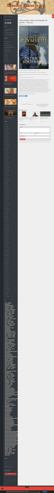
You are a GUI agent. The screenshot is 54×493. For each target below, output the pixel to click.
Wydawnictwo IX (7, 414)
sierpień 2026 (7, 124)
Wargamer (9, 401)
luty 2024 (6, 183)
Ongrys (6, 367)
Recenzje (11, 82)
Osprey (9, 367)
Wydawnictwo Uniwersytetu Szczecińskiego (11, 439)
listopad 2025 (7, 142)
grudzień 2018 (7, 284)
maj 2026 (6, 130)
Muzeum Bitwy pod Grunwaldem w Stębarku (11, 351)
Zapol (6, 453)
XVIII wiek (10, 448)
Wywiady (13, 447)
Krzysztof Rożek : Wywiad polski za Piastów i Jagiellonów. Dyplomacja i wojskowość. (24, 118)
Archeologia (7, 309)
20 (10, 480)
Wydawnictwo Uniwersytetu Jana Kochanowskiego (11, 436)
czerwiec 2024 (7, 175)
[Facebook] (1, 16)
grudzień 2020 (7, 249)
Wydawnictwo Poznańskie (9, 426)
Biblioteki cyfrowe (7, 41)
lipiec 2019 (6, 271)
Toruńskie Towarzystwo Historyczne (10, 389)
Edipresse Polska (7, 321)
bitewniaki (10, 317)
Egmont (12, 321)
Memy (6, 53)
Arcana (11, 308)
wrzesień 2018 (7, 290)
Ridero (6, 377)
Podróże (6, 105)
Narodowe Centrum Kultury (8, 360)
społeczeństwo (7, 381)
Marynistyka (7, 347)
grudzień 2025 (7, 140)
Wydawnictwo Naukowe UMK (9, 423)
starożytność (25, 99)
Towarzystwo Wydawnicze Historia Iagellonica (11, 394)
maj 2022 (6, 216)
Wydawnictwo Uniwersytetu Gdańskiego (11, 432)
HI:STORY (6, 325)
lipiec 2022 (6, 214)
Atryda (13, 312)
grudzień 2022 (7, 210)
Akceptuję (44, 491)
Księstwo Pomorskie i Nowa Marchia (10, 34)
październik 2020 (7, 253)
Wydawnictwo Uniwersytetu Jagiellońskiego (11, 435)
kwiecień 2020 (7, 261)
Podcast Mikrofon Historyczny (9, 32)
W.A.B (6, 401)
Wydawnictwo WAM (7, 447)
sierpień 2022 (7, 212)
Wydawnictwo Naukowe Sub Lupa (9, 422)
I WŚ (5, 334)
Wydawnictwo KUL (7, 415)
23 (15, 480)
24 (5, 481)
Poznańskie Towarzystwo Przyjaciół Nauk (10, 371)
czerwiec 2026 (7, 128)
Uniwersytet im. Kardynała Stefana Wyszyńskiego (11, 398)
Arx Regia (6, 312)
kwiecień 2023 (7, 202)
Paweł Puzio (21, 24)
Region (9, 376)
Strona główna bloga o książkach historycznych (9, 30)
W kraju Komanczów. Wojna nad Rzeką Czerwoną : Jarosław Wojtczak (34, 118)
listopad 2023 (7, 189)
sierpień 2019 (7, 269)
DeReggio (14, 318)
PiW (5, 368)
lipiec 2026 (6, 126)
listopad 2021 (7, 228)
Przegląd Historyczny (8, 372)
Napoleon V (22, 99)
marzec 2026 (7, 134)
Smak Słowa (11, 380)
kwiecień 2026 (7, 132)
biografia (6, 317)
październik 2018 (7, 288)
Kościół (6, 338)
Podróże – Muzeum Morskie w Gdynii (10, 106)
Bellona (6, 314)
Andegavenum (7, 308)
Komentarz (21, 127)
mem (10, 347)
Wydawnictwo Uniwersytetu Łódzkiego (10, 444)
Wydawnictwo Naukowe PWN (9, 419)
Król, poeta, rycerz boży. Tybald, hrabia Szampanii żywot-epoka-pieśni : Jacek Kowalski (10, 73)
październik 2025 (7, 144)
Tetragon (12, 388)
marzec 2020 (7, 263)
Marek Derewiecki (7, 346)
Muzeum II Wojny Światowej (9, 355)
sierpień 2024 (7, 171)
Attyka (6, 313)
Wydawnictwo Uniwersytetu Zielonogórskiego (11, 443)
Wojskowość (29, 99)
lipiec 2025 (6, 150)
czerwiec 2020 (7, 257)
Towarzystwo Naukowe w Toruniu (9, 393)
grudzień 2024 (7, 163)
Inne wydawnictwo (8, 330)
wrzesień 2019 (7, 267)
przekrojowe (7, 373)
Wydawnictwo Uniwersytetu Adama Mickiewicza (12, 431)
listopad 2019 (7, 265)
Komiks (14, 335)
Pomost (12, 368)
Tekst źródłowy (7, 388)
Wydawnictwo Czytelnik (8, 410)
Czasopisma (7, 43)
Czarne (10, 318)
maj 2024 (6, 177)
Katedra (14, 334)
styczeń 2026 (7, 138)
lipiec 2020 (6, 255)
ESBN (6, 322)
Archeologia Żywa (12, 309)
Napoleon (6, 359)
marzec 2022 (7, 220)
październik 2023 (7, 191)
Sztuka (11, 384)
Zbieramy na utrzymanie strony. (9, 95)
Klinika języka (9, 335)
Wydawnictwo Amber (8, 409)
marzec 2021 (7, 243)
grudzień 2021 (7, 226)
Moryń (6, 350)
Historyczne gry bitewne (8, 45)
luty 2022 (6, 222)
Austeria (9, 313)
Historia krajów (11, 325)
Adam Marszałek (7, 304)
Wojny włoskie (13, 405)
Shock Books (7, 380)
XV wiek (14, 449)
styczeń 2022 (7, 224)
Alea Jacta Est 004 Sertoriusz (9, 117)
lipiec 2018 (6, 294)
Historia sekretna (7, 326)
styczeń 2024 (7, 185)
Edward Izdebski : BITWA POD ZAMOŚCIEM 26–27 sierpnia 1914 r (44, 118)
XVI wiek (10, 449)
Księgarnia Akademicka (8, 342)
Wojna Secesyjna (7, 405)
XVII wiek (6, 449)
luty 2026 (6, 136)
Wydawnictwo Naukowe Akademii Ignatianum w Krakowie (12, 418)
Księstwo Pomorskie (8, 51)
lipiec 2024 (6, 173)
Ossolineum (13, 367)
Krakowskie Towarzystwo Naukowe (9, 339)
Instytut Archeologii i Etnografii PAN (10, 331)
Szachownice (7, 384)
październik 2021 (7, 230)
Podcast (6, 55)
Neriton (6, 363)
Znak (8, 453)
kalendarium (9, 334)
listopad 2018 (7, 286)
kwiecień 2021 (7, 241)
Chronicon (6, 318)
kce (5, 335)
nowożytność (7, 364)
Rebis (6, 376)
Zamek (13, 452)
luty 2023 (6, 206)
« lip (5, 484)
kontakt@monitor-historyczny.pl (9, 466)
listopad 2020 (7, 251)
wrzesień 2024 (7, 169)
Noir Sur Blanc (10, 363)
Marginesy (12, 346)
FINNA (12, 322)
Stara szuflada (13, 381)
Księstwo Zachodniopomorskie (9, 343)
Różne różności (12, 94)
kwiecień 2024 (7, 179)
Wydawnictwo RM (7, 427)
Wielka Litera (7, 402)
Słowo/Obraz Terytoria (8, 385)
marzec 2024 (7, 181)
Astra (10, 312)
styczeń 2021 (7, 247)
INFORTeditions (7, 329)
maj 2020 (6, 259)
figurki (9, 322)
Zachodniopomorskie (8, 452)
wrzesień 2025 (7, 146)
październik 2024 (7, 167)
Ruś (8, 377)
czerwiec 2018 (7, 296)
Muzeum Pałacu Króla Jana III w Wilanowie (10, 356)
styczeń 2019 (7, 282)
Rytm (11, 377)
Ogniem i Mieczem (13, 364)
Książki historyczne (22, 16)
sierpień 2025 (7, 148)
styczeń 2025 (7, 161)
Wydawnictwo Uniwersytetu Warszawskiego (11, 440)
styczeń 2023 (7, 208)
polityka (9, 368)
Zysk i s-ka (12, 453)
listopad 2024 (7, 165)
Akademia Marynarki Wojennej (9, 305)
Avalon (13, 313)
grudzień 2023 (7, 187)
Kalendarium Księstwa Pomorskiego (9, 47)
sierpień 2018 (7, 292)
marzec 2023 (7, 204)
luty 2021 (6, 245)
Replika (13, 376)
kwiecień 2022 (7, 218)
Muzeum (9, 350)
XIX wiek (6, 448)
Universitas (6, 397)
